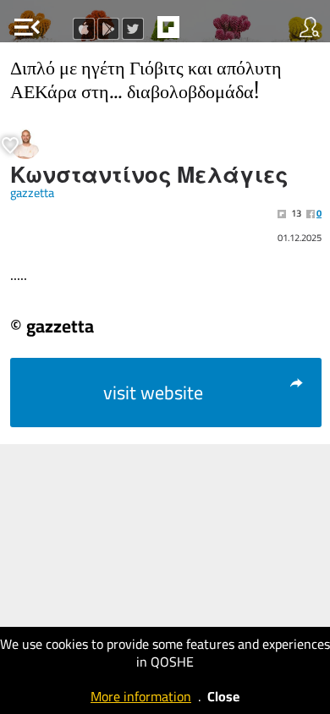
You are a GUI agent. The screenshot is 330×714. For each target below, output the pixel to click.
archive (204, 32)
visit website (153, 392)
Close (223, 696)
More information (141, 696)
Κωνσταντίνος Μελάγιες (149, 175)
